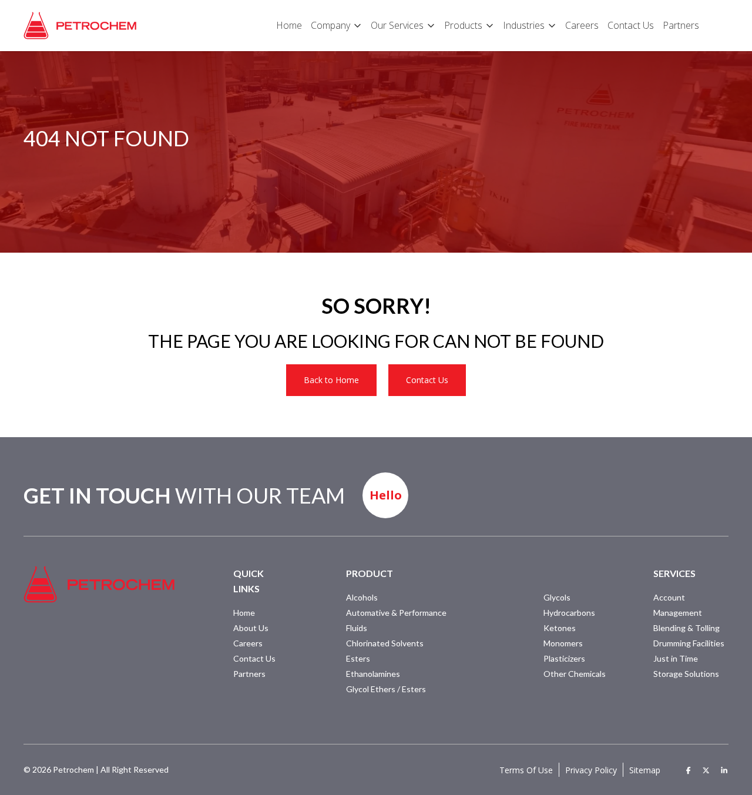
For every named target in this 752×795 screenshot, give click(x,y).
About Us (250, 628)
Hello (386, 495)
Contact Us (427, 379)
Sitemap (644, 770)
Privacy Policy (591, 770)
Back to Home (331, 379)
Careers (248, 643)
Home (244, 613)
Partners (249, 674)
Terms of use (526, 770)
